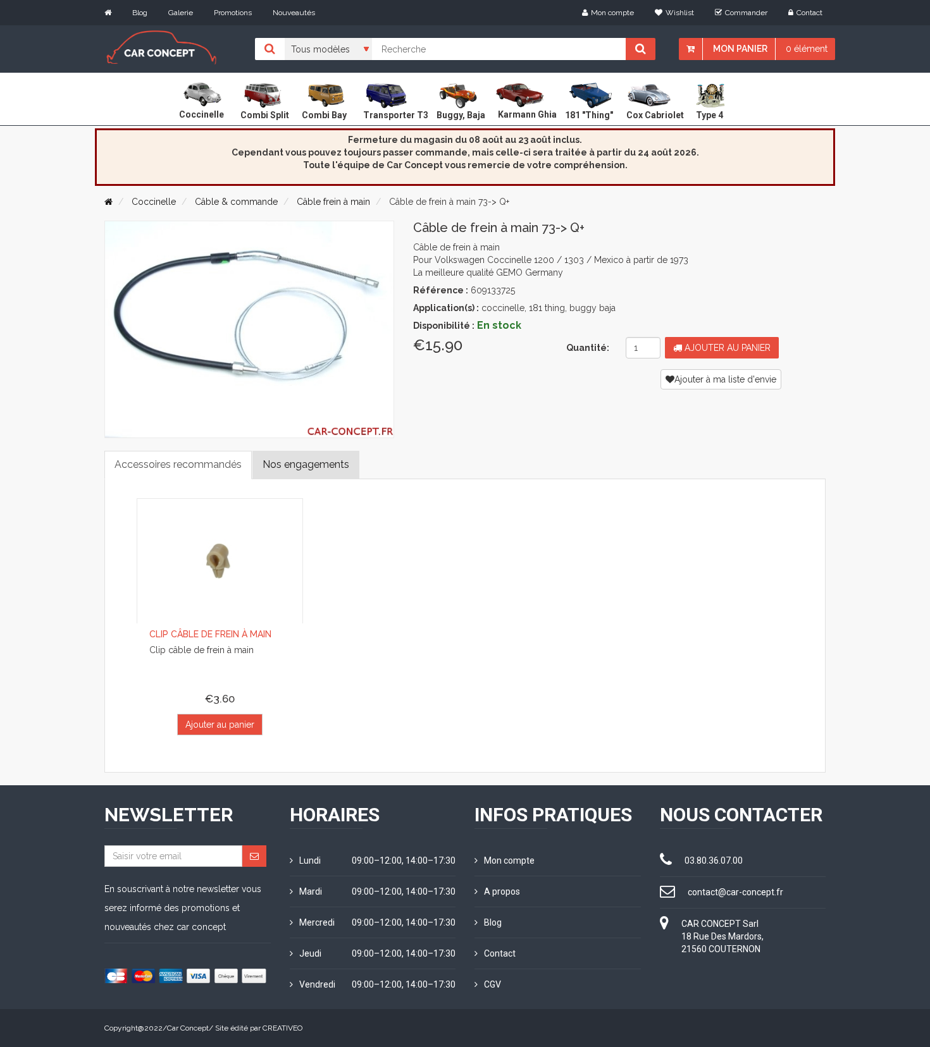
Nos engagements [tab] (306, 464)
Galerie (180, 12)
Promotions (233, 12)
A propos (502, 891)
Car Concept (188, 1028)
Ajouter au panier (726, 348)
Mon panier (740, 49)
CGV (492, 984)
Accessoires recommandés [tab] (178, 464)
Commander (746, 12)
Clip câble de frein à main (210, 634)
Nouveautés (294, 12)
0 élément (807, 49)
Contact (809, 12)
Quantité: (587, 348)
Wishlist (680, 12)
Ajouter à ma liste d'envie (725, 379)
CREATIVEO (282, 1028)
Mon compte (612, 12)
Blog (139, 12)
